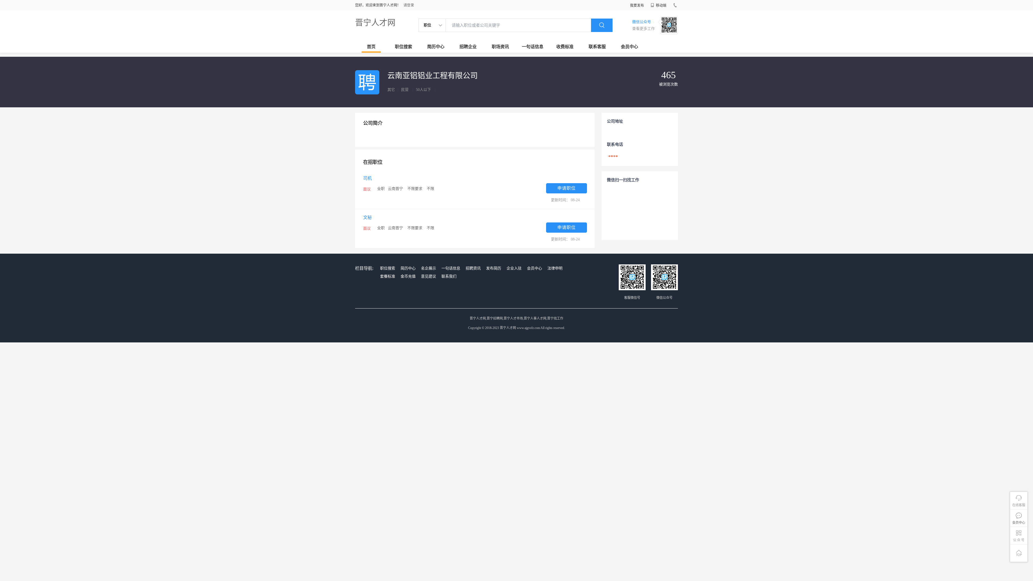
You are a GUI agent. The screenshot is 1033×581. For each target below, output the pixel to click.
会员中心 (629, 46)
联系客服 (597, 46)
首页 (371, 46)
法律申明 (555, 268)
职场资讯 (500, 46)
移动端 (660, 5)
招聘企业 (468, 46)
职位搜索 (403, 46)
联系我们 (449, 276)
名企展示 (428, 268)
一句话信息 (532, 46)
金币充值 (408, 276)
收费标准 (565, 46)
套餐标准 (387, 276)
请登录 (409, 5)
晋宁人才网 (375, 22)
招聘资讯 (473, 268)
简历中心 (435, 46)
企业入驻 (514, 268)
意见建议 (428, 276)
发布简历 (493, 268)
